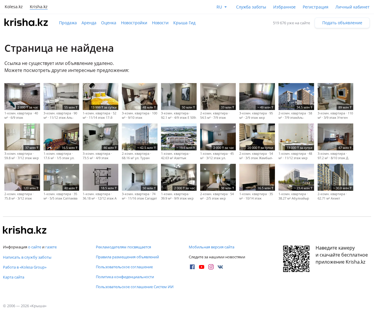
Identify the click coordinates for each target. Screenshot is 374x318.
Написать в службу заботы (27, 257)
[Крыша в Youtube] (201, 266)
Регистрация (315, 7)
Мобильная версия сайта (211, 247)
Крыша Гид (184, 22)
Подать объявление (342, 22)
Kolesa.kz (14, 6)
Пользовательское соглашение (124, 266)
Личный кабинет (352, 7)
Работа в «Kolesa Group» (24, 267)
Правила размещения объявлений (127, 256)
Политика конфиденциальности (125, 276)
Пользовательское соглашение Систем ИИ (135, 286)
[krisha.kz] (25, 230)
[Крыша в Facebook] (192, 266)
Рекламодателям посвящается (123, 247)
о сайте (34, 247)
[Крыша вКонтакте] (220, 266)
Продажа (68, 22)
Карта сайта (13, 277)
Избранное (284, 7)
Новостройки (134, 22)
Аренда (89, 22)
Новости (160, 22)
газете (51, 247)
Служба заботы (251, 7)
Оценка (108, 22)
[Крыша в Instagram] (210, 266)
